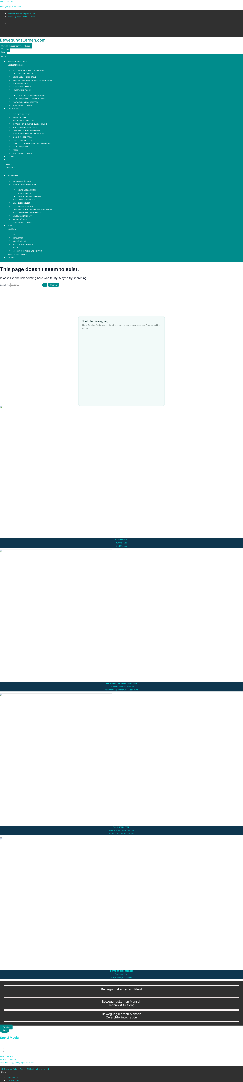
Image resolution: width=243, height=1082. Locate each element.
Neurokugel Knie (25, 193)
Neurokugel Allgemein (27, 190)
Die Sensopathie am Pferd (23, 121)
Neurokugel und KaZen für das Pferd (29, 134)
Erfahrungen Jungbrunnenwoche (32, 96)
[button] (121, 56)
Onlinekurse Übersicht (22, 181)
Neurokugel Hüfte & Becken (29, 196)
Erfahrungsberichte (21, 147)
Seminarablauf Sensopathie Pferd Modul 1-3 (32, 143)
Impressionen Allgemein (23, 244)
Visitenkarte (18, 248)
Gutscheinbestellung (22, 105)
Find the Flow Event (21, 114)
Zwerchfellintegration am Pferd (27, 130)
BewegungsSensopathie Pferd (25, 127)
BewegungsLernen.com (10, 6)
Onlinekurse (13, 176)
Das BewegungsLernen (17, 62)
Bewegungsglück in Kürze (24, 200)
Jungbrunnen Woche (22, 90)
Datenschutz (13, 1080)
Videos (15, 150)
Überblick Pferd (19, 117)
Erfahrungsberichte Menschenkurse (29, 99)
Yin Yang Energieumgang (23, 206)
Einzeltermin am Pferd (22, 140)
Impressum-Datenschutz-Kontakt (27, 251)
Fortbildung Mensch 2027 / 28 (25, 102)
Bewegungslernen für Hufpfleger (27, 213)
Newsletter (18, 238)
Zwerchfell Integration (23, 74)
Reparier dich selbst (21, 203)
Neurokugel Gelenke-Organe (25, 77)
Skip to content (7, 1)
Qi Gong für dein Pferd (22, 137)
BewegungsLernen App (22, 216)
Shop (15, 235)
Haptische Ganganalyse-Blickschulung (30, 124)
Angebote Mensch (15, 65)
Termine (11, 156)
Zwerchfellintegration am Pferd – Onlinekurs (32, 210)
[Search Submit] (44, 285)
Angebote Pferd (14, 109)
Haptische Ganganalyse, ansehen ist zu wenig (32, 80)
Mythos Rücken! (20, 219)
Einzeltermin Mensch (22, 87)
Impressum (13, 1077)
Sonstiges (12, 229)
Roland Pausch (19, 241)
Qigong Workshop (20, 83)
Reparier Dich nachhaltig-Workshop (28, 70)
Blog (10, 226)
